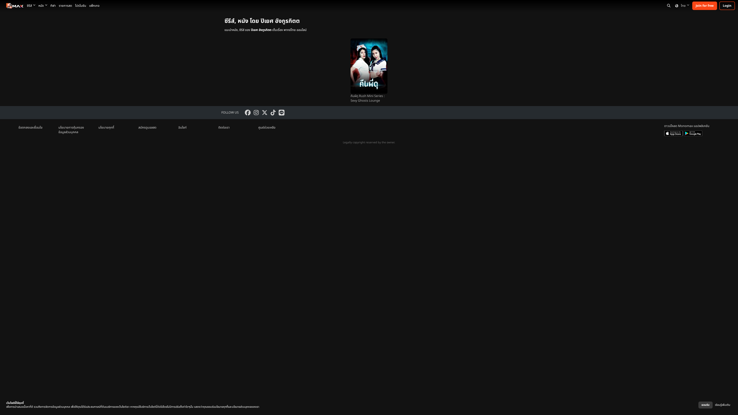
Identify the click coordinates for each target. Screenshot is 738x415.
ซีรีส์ (29, 5)
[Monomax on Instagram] (256, 112)
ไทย (683, 5)
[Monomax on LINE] (281, 112)
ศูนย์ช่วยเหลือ (266, 127)
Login (727, 5)
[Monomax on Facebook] (248, 112)
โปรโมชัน (80, 5)
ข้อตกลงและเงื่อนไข (30, 127)
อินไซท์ (182, 127)
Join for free (705, 5)
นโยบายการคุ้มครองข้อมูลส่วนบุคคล (71, 129)
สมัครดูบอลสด (147, 127)
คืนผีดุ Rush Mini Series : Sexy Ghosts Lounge (368, 98)
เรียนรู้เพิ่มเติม (722, 405)
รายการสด (65, 5)
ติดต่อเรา (224, 127)
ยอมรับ (705, 405)
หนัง (41, 5)
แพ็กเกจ (94, 5)
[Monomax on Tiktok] (273, 112)
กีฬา (53, 5)
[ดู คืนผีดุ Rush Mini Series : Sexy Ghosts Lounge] (369, 66)
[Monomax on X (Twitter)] (265, 112)
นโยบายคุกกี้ (106, 127)
